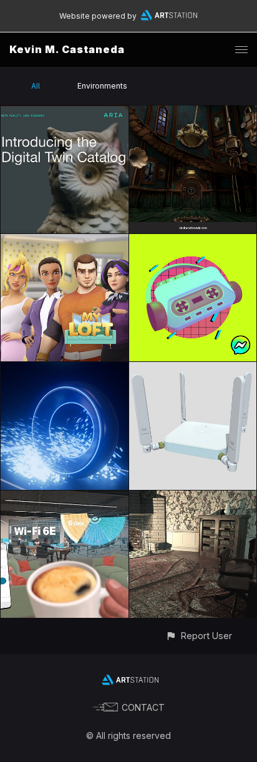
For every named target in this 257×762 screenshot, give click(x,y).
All (35, 85)
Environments (102, 85)
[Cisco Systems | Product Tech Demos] (64, 497)
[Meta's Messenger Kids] (193, 241)
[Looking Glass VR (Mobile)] (193, 497)
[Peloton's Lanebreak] (64, 369)
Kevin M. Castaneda (67, 49)
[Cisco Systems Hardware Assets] (193, 369)
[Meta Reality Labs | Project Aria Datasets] (64, 112)
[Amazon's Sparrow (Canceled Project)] (193, 112)
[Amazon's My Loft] (64, 241)
